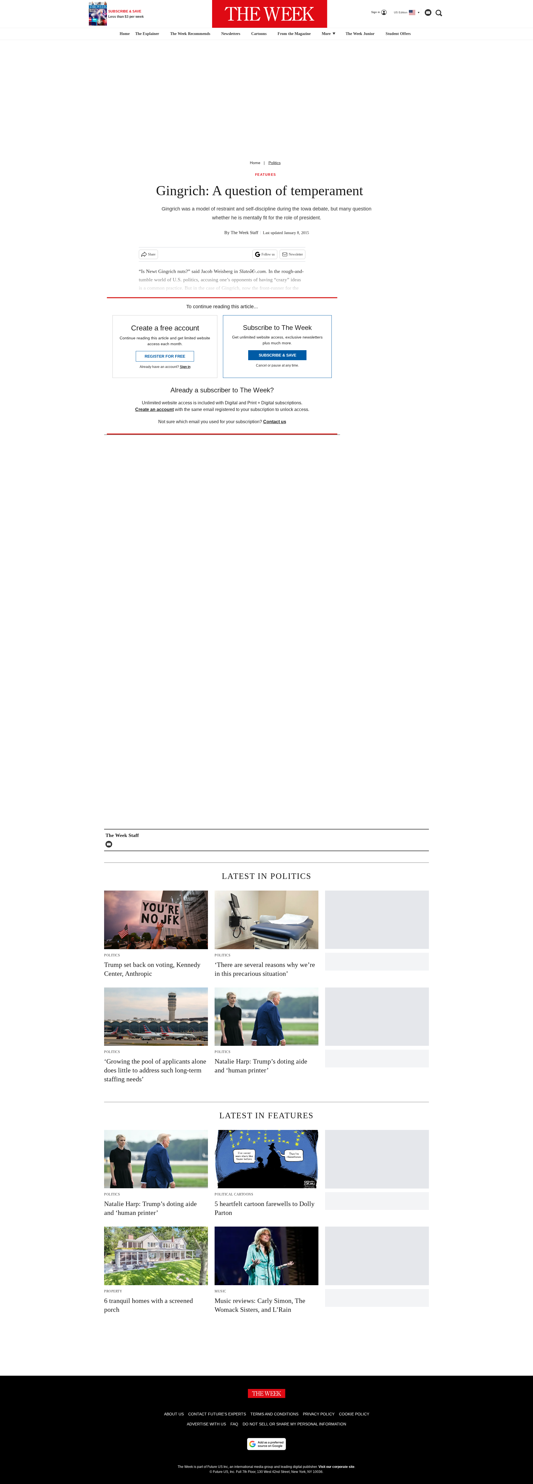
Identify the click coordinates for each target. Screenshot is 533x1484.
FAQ (234, 1424)
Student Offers (398, 34)
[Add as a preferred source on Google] (266, 1444)
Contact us (274, 421)
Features (265, 175)
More (327, 34)
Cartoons (258, 34)
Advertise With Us (206, 1424)
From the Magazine (294, 34)
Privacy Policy (319, 1414)
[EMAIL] (110, 844)
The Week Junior (360, 34)
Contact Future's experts (217, 1414)
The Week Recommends (190, 34)
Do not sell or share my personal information (294, 1424)
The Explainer (147, 34)
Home (255, 163)
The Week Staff (244, 232)
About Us (174, 1414)
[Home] (124, 34)
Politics (274, 163)
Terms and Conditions (274, 1414)
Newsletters (230, 34)
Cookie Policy (354, 1414)
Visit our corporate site (336, 1467)
